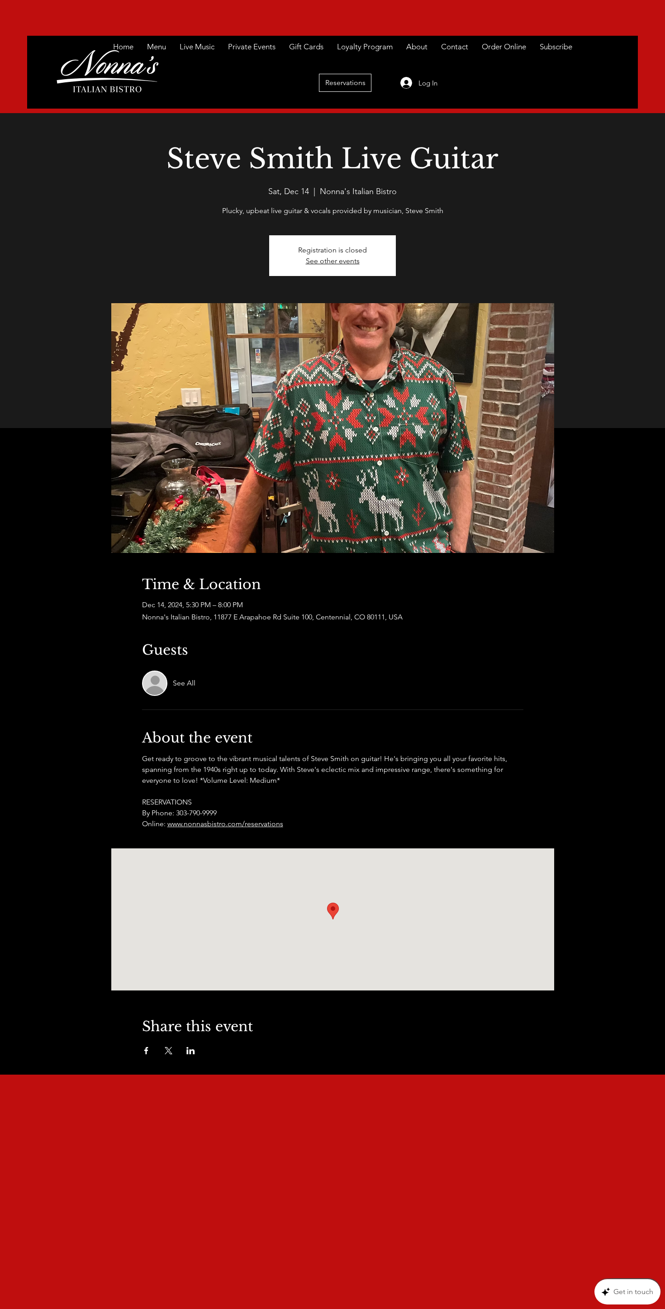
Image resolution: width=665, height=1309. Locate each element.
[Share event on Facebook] (146, 1050)
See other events (333, 261)
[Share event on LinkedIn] (190, 1050)
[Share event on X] (168, 1050)
